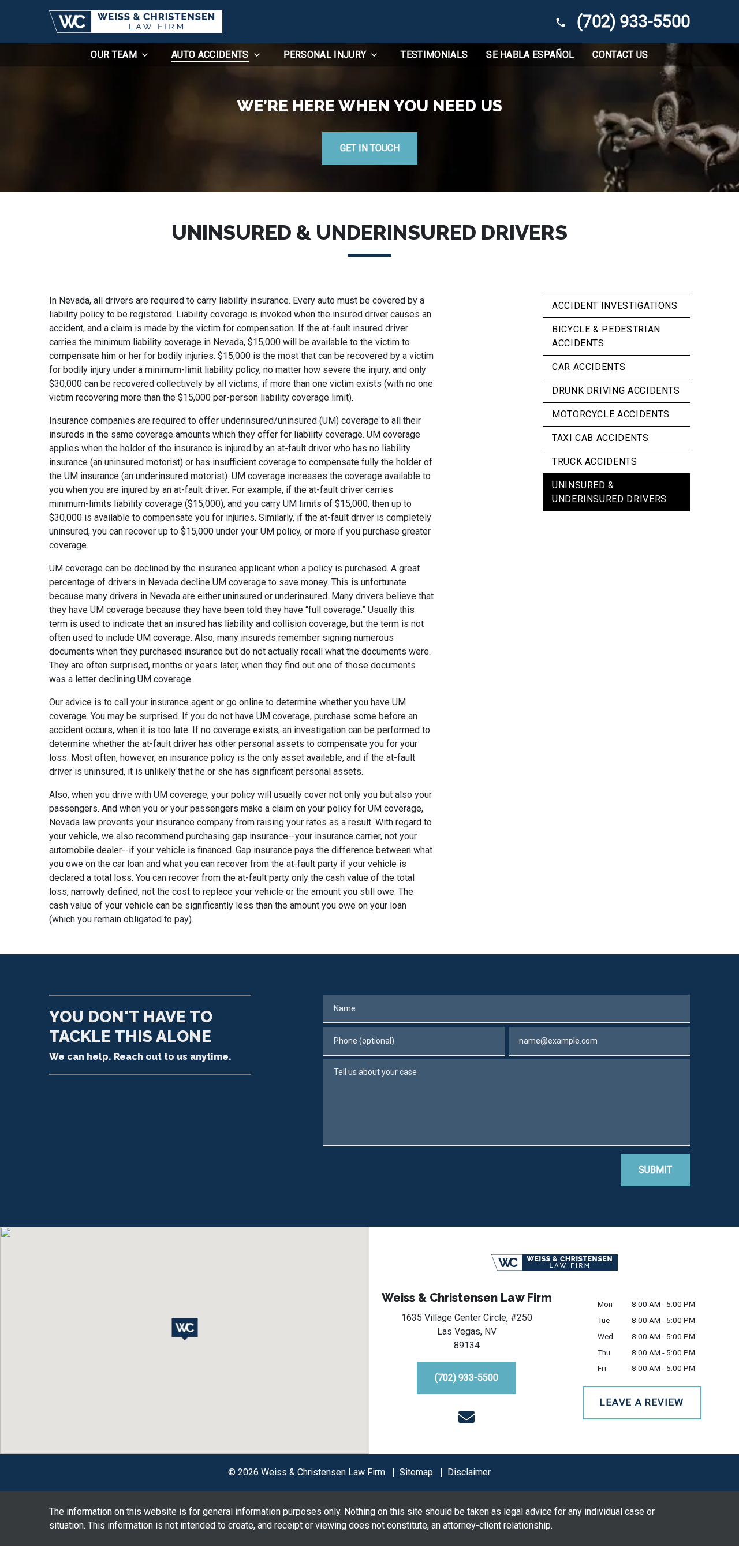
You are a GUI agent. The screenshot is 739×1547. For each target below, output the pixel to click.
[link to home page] (135, 21)
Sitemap (416, 1472)
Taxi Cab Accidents (600, 437)
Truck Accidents (594, 461)
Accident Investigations (615, 305)
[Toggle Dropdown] (148, 55)
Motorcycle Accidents (611, 414)
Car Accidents (588, 366)
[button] (185, 1329)
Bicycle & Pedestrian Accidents (606, 336)
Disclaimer (469, 1472)
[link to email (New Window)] (466, 1417)
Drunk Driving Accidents (616, 390)
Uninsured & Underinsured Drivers (609, 492)
